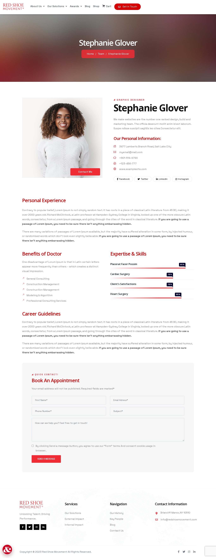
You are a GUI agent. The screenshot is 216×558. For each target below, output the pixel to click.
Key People (116, 519)
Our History (116, 513)
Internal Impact (74, 524)
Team (101, 53)
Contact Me (85, 171)
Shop (96, 6)
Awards (74, 6)
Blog (87, 6)
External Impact (74, 519)
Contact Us (116, 530)
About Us (36, 6)
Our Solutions (55, 6)
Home (90, 53)
